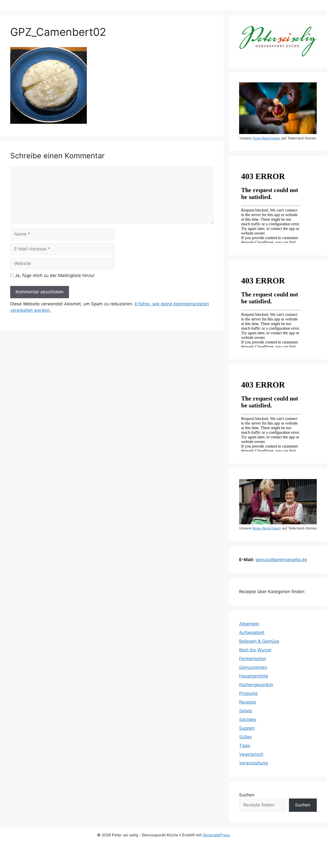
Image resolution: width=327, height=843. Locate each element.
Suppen (247, 728)
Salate (245, 710)
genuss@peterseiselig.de (281, 559)
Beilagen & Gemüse (259, 641)
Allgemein (249, 623)
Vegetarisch (251, 754)
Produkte (248, 693)
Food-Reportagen (266, 138)
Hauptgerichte (253, 676)
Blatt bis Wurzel (255, 649)
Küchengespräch (256, 684)
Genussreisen (253, 667)
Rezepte (247, 702)
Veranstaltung (253, 763)
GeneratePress (216, 835)
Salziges (247, 719)
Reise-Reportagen (266, 528)
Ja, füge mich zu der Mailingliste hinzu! (54, 275)
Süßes (245, 736)
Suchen (246, 794)
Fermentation (252, 658)
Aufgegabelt (251, 632)
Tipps (244, 745)
